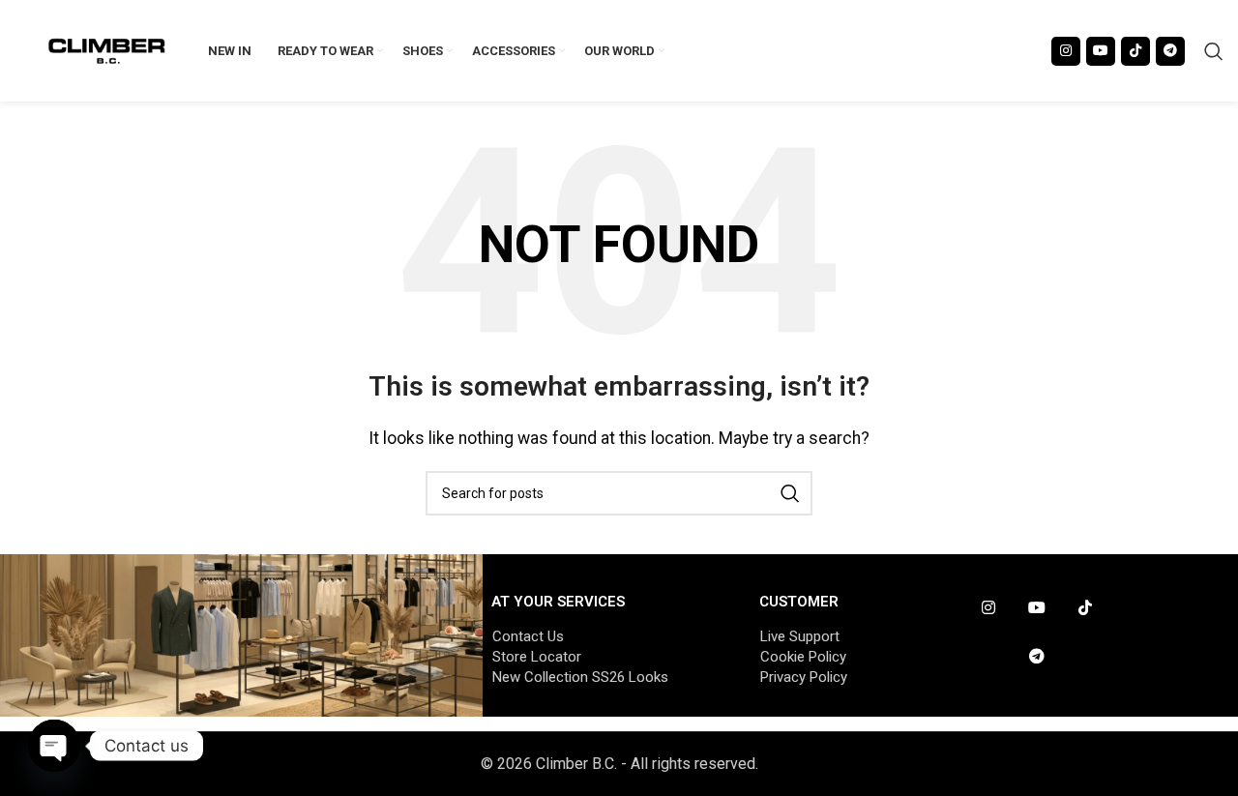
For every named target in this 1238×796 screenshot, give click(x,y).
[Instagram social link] (1065, 51)
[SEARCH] (790, 493)
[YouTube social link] (1100, 51)
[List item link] (606, 636)
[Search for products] (1213, 51)
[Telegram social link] (1170, 51)
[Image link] (241, 634)
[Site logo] (106, 50)
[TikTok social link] (1135, 51)
